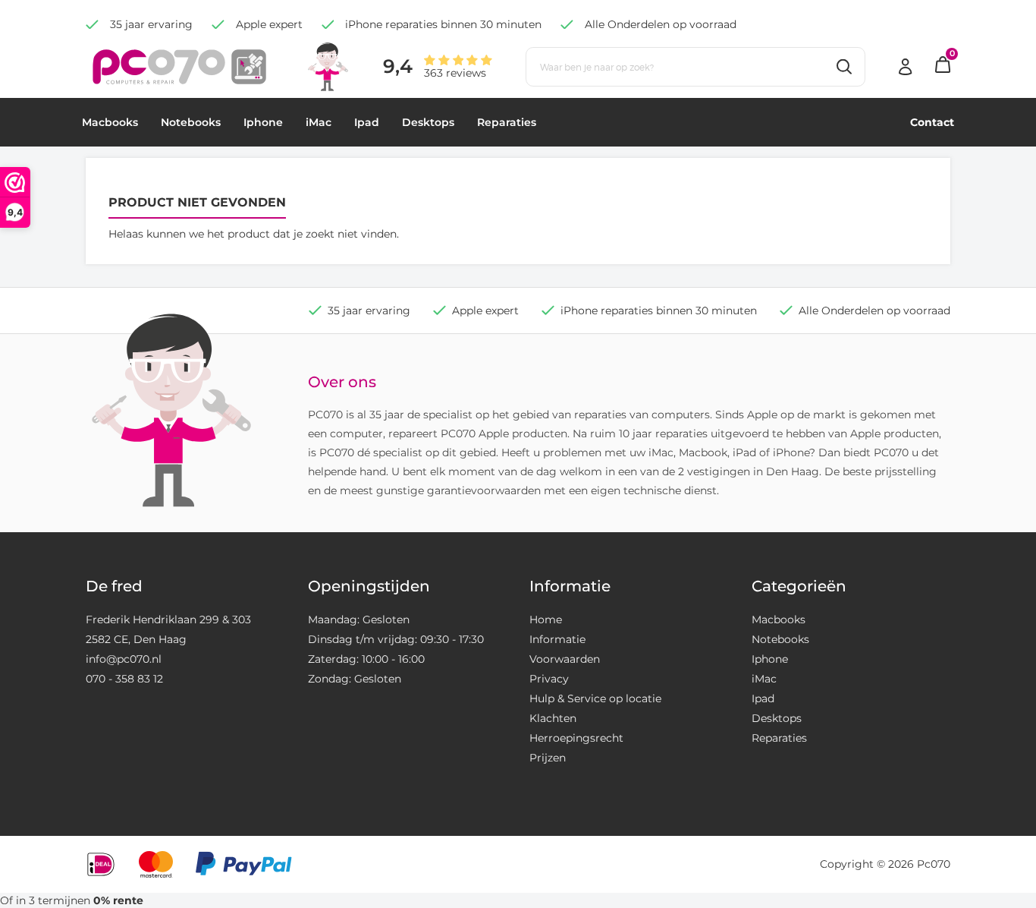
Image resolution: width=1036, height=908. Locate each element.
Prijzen (547, 758)
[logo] (179, 66)
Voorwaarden (564, 659)
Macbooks (110, 122)
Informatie (557, 639)
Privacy (549, 679)
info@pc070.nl (124, 659)
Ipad (366, 122)
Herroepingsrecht (576, 738)
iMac (318, 122)
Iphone (263, 122)
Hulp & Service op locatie (595, 698)
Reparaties (506, 122)
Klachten (552, 718)
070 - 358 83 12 (124, 679)
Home (545, 619)
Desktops (428, 122)
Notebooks (191, 122)
